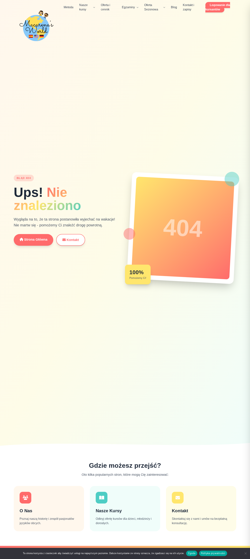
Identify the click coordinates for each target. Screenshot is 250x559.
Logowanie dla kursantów (217, 7)
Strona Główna (35, 239)
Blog (174, 7)
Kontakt (72, 240)
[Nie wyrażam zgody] (245, 553)
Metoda (68, 7)
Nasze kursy (83, 7)
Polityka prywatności (213, 553)
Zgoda (191, 553)
